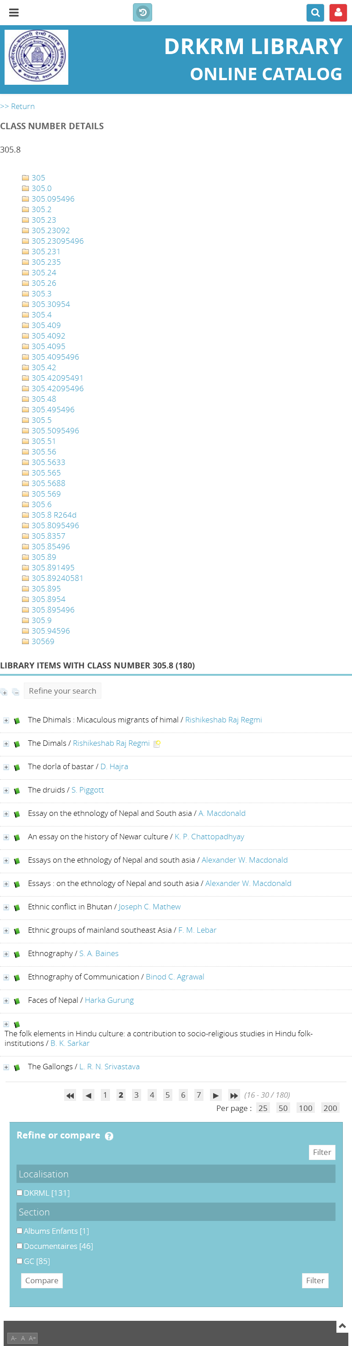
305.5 (41, 420)
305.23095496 (57, 240)
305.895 (45, 588)
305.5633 (48, 462)
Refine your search (62, 690)
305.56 (43, 451)
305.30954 (50, 304)
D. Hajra (114, 766)
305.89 (43, 557)
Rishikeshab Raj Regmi (223, 719)
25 (263, 1108)
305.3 (41, 293)
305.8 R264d (53, 514)
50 (283, 1108)
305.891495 (52, 567)
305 (37, 177)
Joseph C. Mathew (150, 906)
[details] (6, 720)
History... (142, 13)
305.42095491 (57, 377)
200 (330, 1108)
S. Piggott (88, 789)
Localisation (44, 1173)
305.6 (41, 504)
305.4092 (48, 335)
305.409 (45, 325)
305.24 (43, 272)
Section (34, 1211)
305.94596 (50, 630)
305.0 (41, 188)
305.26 (43, 283)
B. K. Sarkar (70, 1043)
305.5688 (48, 483)
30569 (42, 641)
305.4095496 (54, 356)
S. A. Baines (99, 953)
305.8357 (48, 536)
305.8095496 (54, 525)
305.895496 (52, 609)
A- (14, 1338)
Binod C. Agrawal (175, 976)
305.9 (41, 620)
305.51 (43, 441)
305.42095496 (57, 388)
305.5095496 (54, 430)
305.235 (45, 262)
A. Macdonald (222, 813)
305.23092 (50, 230)
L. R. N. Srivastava (109, 1066)
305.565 (45, 472)
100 (306, 1108)
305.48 (43, 399)
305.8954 (48, 599)
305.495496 (52, 409)
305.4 (41, 314)
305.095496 (52, 198)
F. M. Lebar (197, 930)
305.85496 (50, 546)
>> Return (17, 106)
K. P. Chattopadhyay (209, 836)
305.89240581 (57, 578)
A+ (32, 1338)
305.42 (43, 367)
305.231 (45, 251)
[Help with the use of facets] (109, 1136)
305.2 (41, 209)
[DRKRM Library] (59, 57)
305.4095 (48, 346)
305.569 (45, 493)
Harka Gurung (109, 1000)
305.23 (43, 219)
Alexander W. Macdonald (245, 859)
